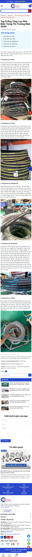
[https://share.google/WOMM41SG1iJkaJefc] (28, 547)
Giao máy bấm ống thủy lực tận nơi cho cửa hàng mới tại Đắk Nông (19, 407)
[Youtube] (8, 537)
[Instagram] (11, 537)
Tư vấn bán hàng (7, 510)
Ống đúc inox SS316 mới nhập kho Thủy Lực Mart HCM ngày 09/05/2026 (19, 401)
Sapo (20, 551)
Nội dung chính (8, 33)
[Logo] (16, 6)
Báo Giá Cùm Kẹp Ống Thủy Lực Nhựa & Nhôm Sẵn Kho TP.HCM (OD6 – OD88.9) (19, 383)
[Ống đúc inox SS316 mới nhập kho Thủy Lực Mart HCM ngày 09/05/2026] (5, 402)
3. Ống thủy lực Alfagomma (10, 41)
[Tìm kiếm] (29, 10)
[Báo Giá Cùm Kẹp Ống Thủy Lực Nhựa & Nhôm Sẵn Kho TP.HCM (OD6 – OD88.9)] (5, 384)
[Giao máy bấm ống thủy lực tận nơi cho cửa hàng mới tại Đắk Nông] (5, 408)
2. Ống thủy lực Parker (9, 39)
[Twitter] (5, 537)
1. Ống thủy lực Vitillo (9, 36)
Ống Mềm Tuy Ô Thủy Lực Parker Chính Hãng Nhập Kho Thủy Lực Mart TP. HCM (19, 389)
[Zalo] (28, 539)
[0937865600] (20, 1)
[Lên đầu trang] (29, 552)
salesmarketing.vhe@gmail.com (15, 363)
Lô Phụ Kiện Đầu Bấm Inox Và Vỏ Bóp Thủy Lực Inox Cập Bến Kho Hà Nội (20, 395)
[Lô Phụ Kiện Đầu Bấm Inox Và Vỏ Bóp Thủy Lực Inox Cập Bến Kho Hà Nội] (5, 396)
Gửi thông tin (6, 440)
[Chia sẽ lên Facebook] (6, 371)
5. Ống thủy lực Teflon (9, 46)
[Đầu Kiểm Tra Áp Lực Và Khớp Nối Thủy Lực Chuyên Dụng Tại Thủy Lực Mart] (16, 459)
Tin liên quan (16, 447)
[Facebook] (2, 537)
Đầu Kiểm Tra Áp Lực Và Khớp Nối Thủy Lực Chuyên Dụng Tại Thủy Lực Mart (15, 471)
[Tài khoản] (10, 1)
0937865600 (9, 531)
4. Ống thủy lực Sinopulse (10, 44)
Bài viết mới (4, 379)
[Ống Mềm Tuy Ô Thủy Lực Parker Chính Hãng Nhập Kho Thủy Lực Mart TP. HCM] (5, 390)
